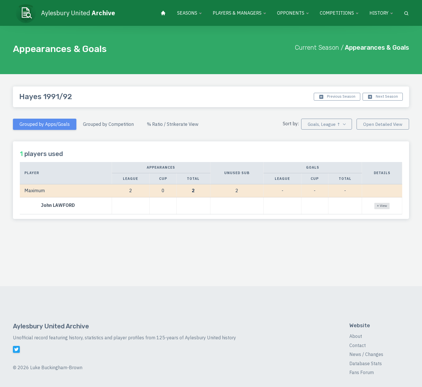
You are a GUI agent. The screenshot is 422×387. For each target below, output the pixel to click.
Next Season (386, 96)
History (378, 13)
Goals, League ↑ (324, 124)
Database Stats (365, 363)
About (355, 336)
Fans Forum (361, 372)
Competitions (337, 13)
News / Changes (366, 354)
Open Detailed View (382, 124)
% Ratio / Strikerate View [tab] (172, 124)
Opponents (290, 13)
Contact (357, 345)
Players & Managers (237, 13)
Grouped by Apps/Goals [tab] (45, 124)
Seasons (187, 13)
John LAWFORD (58, 205)
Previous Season (340, 96)
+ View (382, 205)
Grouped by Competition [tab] (108, 124)
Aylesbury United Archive (51, 326)
